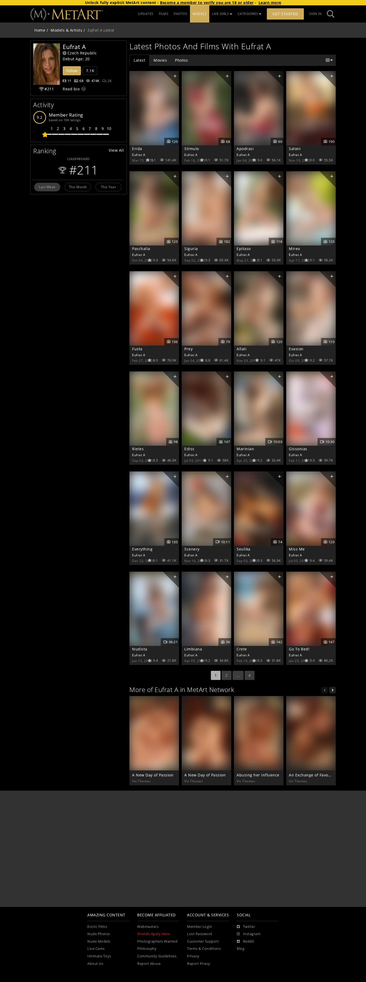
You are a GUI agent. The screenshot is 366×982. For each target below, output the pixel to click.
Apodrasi (245, 148)
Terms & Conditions (204, 948)
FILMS (164, 14)
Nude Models (98, 941)
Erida (137, 148)
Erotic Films (97, 926)
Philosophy (146, 948)
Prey (188, 348)
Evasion (296, 348)
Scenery (192, 549)
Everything (142, 549)
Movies (160, 60)
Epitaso (244, 248)
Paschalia (141, 248)
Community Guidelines (156, 956)
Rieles (138, 448)
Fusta (137, 348)
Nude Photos (98, 934)
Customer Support (203, 941)
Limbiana (193, 649)
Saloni (295, 148)
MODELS (200, 14)
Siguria (191, 248)
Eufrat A (138, 154)
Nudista (139, 649)
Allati (242, 348)
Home (39, 30)
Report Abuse (148, 963)
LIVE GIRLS (220, 14)
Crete (242, 649)
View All (116, 150)
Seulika (244, 549)
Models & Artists (66, 30)
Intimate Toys (99, 956)
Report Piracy (198, 963)
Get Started (285, 13)
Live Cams (96, 948)
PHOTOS (180, 14)
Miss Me (297, 549)
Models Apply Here (153, 934)
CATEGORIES (248, 14)
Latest (139, 60)
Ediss (189, 448)
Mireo (294, 248)
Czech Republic (82, 52)
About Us (95, 963)
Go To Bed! (299, 649)
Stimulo (191, 148)
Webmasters (148, 926)
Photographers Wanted (157, 941)
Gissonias (298, 448)
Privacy (193, 956)
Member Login (199, 926)
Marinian (245, 448)
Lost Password (199, 934)
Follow (71, 70)
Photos (181, 60)
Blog (240, 948)
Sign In (315, 14)
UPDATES (146, 14)
